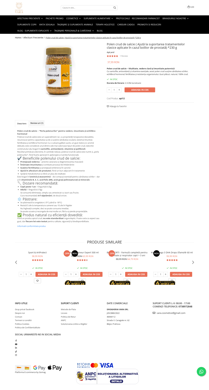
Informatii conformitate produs (31, 226)
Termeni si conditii (23, 320)
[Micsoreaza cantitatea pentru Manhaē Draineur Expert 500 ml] (66, 274)
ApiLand (110, 52)
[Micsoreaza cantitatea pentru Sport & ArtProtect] (21, 274)
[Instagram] (16, 355)
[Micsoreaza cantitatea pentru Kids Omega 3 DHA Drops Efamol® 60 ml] (155, 274)
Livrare (64, 313)
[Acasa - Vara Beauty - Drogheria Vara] (30, 7)
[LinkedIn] (16, 347)
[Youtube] (16, 344)
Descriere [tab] (21, 123)
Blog (100, 30)
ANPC (63, 320)
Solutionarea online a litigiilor (74, 324)
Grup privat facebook (24, 309)
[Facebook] (16, 340)
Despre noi (20, 313)
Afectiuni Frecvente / (34, 37)
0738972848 (185, 306)
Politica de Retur (68, 316)
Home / (19, 37)
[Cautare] (115, 7)
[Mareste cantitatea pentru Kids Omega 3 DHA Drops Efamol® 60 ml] (165, 274)
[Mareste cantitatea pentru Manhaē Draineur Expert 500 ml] (76, 274)
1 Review (124, 56)
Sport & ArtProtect (37, 252)
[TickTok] (16, 351)
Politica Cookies (22, 324)
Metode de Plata (68, 309)
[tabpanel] (58, 70)
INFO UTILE (21, 303)
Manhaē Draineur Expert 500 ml (82, 252)
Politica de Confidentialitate (27, 327)
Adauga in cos (140, 89)
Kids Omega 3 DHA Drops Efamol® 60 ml (172, 252)
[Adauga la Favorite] (37, 280)
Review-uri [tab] (36, 123)
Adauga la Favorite (118, 106)
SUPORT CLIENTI (70, 303)
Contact (18, 316)
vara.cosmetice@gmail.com (170, 312)
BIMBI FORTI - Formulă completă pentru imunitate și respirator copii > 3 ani (127, 254)
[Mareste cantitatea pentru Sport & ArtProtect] (31, 274)
